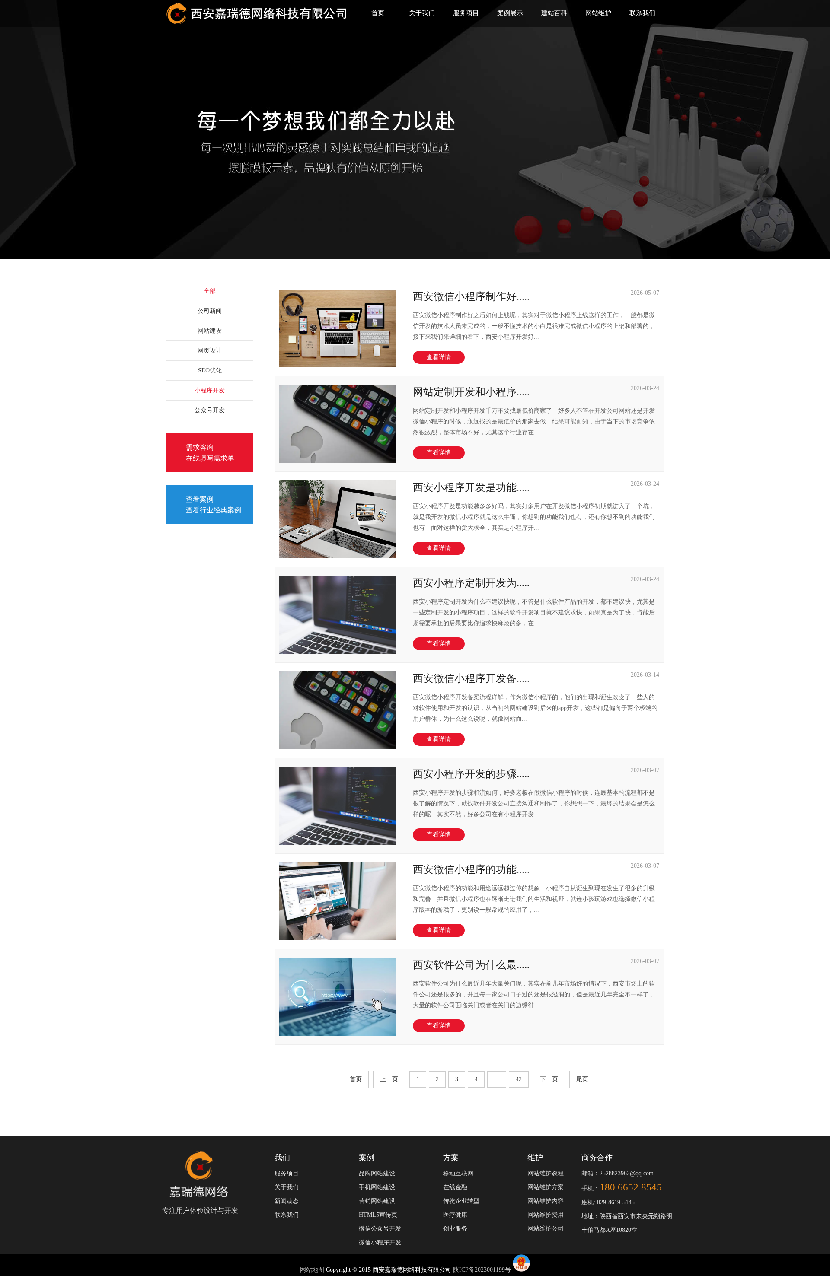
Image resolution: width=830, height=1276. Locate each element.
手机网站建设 (377, 1187)
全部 (210, 291)
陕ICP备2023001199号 (482, 1269)
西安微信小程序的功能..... (471, 869)
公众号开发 (210, 410)
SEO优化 (210, 370)
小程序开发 (210, 390)
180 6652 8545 (631, 1187)
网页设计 (210, 350)
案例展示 (510, 13)
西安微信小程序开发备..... (471, 678)
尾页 (582, 1079)
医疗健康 (455, 1215)
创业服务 (455, 1228)
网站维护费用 (545, 1215)
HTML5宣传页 (378, 1215)
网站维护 (598, 13)
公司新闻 (210, 311)
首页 (377, 13)
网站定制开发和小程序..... (471, 392)
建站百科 (554, 13)
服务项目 (466, 13)
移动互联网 (458, 1173)
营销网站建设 (377, 1201)
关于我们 (422, 13)
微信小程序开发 (380, 1242)
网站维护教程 (545, 1173)
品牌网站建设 (377, 1173)
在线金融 (455, 1187)
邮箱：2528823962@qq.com (617, 1173)
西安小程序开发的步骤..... (471, 774)
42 (519, 1079)
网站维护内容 (545, 1201)
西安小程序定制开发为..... (471, 583)
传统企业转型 (461, 1201)
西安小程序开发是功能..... (471, 487)
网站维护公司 (545, 1228)
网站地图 (313, 1269)
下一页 (549, 1079)
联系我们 (642, 13)
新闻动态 (287, 1201)
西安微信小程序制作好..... (471, 296)
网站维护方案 (545, 1187)
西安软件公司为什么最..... (471, 965)
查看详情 (439, 357)
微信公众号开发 (380, 1228)
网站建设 (210, 331)
